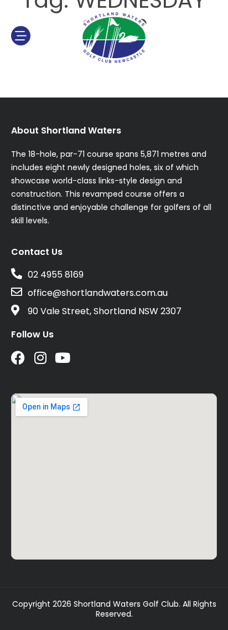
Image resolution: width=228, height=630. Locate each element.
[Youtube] (62, 358)
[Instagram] (40, 358)
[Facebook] (18, 358)
